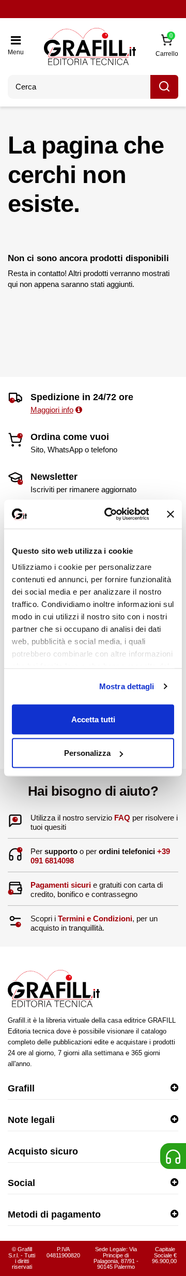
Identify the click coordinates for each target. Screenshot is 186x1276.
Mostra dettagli (126, 686)
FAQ (122, 817)
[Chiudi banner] (170, 514)
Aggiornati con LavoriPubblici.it (93, 10)
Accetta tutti (93, 719)
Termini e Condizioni (95, 918)
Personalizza (87, 753)
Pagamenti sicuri (60, 884)
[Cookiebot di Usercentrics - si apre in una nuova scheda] (110, 514)
